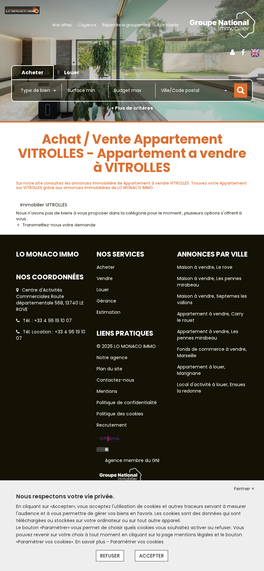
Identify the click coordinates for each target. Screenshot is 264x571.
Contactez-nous (115, 380)
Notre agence (112, 357)
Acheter (106, 267)
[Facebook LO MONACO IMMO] (243, 52)
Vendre (105, 278)
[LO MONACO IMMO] (22, 10)
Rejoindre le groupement (126, 25)
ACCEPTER (151, 555)
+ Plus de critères (132, 108)
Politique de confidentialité (127, 402)
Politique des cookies (120, 414)
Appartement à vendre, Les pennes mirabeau (207, 334)
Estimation (108, 312)
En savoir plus (91, 542)
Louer (103, 289)
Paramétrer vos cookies (137, 542)
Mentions (107, 391)
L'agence (87, 25)
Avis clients (168, 25)
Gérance (106, 301)
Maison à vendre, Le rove (204, 267)
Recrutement (112, 425)
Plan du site (109, 369)
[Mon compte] (232, 52)
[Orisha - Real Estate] (109, 439)
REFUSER (110, 555)
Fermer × (244, 488)
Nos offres (62, 25)
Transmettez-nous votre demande (59, 225)
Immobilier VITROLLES (43, 205)
